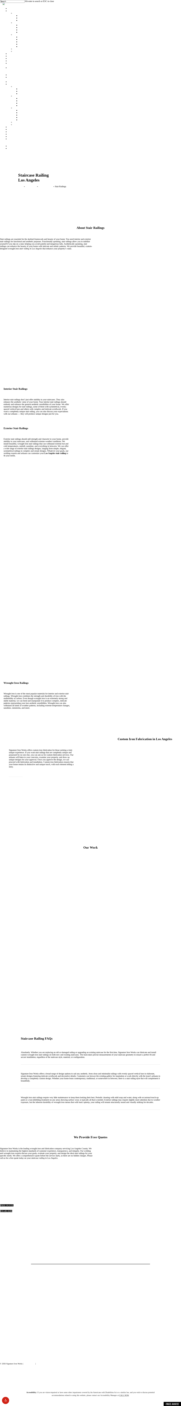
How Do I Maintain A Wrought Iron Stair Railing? (48, 1092)
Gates (15, 86)
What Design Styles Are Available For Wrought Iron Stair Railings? (57, 1068)
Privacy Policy (29, 1364)
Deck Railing (24, 120)
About (10, 82)
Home (20, 186)
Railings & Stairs (20, 108)
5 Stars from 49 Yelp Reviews (90, 1267)
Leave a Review (90, 1275)
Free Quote (12, 148)
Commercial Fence (26, 98)
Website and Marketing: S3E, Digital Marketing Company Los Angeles (63, 1364)
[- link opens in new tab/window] (16, 1361)
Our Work (12, 129)
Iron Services (13, 84)
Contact (11, 136)
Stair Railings (24, 110)
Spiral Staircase (25, 113)
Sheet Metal (13, 127)
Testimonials (13, 132)
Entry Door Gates (26, 93)
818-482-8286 (90, 1318)
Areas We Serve (14, 134)
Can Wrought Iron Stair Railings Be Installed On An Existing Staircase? (60, 1047)
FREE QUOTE (172, 1404)
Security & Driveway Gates (30, 89)
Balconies (17, 122)
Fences (16, 96)
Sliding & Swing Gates (28, 91)
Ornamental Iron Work (22, 124)
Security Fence (25, 103)
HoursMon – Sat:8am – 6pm (12, 141)
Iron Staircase (24, 117)
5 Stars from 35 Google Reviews (90, 1271)
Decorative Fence (26, 101)
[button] (5, 1400)
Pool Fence (23, 105)
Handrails (23, 115)
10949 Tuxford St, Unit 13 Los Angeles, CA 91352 (90, 1330)
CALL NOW (13, 146)
